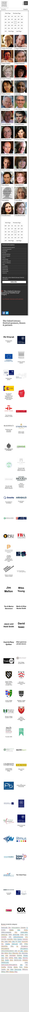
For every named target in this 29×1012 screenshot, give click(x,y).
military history (15, 953)
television (16, 966)
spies (21, 964)
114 (22, 16)
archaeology (23, 927)
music (20, 953)
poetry (2, 957)
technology (9, 966)
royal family (25, 957)
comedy (22, 934)
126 (22, 22)
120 (22, 19)
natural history (25, 953)
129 (12, 25)
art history (3, 929)
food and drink (25, 941)
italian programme (24, 948)
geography (7, 943)
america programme (16, 927)
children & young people (6, 932)
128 (9, 25)
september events (17, 959)
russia (2, 959)
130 (15, 25)
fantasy (6, 941)
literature (26, 950)
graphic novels (15, 943)
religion (20, 957)
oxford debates (12, 955)
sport (26, 964)
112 (15, 16)
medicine (6, 953)
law (19, 950)
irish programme (24, 946)
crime (26, 936)
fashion (9, 941)
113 (18, 16)
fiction (13, 941)
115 (5, 19)
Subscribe (14, 282)
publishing (11, 957)
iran (17, 946)
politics (6, 957)
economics (19, 939)
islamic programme (5, 948)
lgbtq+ (21, 950)
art (27, 927)
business (26, 929)
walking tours (25, 969)
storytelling (3, 966)
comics (26, 934)
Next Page (11, 31)
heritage (26, 943)
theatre (20, 966)
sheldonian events (5, 962)
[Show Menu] (26, 3)
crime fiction (3, 939)
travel (8, 969)
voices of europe (17, 969)
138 (22, 28)
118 (15, 19)
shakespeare (25, 959)
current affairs (10, 939)
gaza (2, 943)
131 (18, 25)
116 (9, 19)
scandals (7, 959)
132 (22, 25)
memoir (10, 953)
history (12, 946)
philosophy (25, 955)
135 (12, 28)
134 (9, 28)
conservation (3, 936)
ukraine (11, 969)
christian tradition (24, 932)
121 (5, 22)
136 (15, 28)
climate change (16, 934)
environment (25, 939)
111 (12, 16)
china (16, 932)
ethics (2, 941)
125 (18, 22)
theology (26, 966)
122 (9, 22)
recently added (4, 927)
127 (5, 25)
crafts (10, 936)
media (2, 953)
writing (15, 971)
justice (15, 950)
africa (9, 927)
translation (3, 969)
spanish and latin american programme (9, 964)
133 (5, 28)
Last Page (18, 31)
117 (12, 19)
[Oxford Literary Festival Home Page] (4, 4)
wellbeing (3, 971)
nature (2, 955)
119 (18, 19)
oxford (6, 955)
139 (5, 31)
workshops (11, 971)
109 (5, 16)
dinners (15, 939)
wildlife (7, 971)
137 (18, 28)
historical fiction (4, 946)
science (11, 959)
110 (9, 16)
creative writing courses (18, 936)
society (26, 962)
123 (12, 22)
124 (15, 22)
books (19, 929)
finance (19, 941)
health (21, 943)
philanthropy (19, 955)
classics (10, 934)
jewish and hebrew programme (7, 950)
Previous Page (17, 13)
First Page (8, 13)
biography (11, 929)
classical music (4, 934)
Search (25, 9)
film (16, 941)
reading (15, 957)
